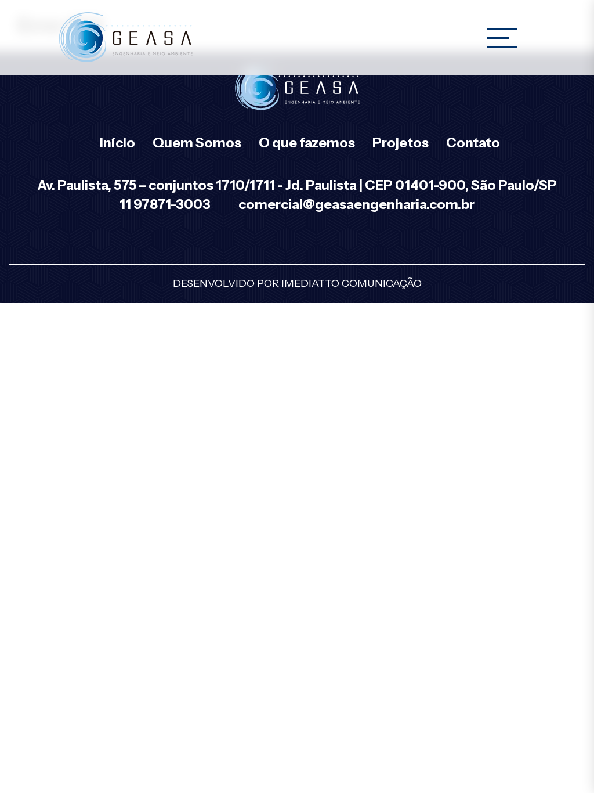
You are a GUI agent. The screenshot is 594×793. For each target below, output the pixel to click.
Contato (473, 143)
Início (117, 143)
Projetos (400, 143)
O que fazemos (307, 143)
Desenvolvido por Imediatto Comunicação (297, 283)
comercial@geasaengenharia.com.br (356, 204)
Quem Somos (197, 143)
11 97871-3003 (165, 204)
